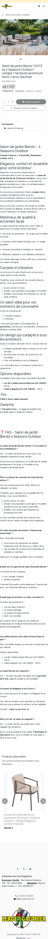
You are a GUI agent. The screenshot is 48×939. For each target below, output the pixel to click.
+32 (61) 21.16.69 (25, 896)
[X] (23, 868)
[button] (2, 38)
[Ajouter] (13, 101)
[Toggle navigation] (43, 6)
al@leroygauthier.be (25, 899)
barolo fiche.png (15, 128)
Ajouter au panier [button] (32, 102)
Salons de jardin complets (17, 15)
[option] (24, 801)
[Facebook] (17, 868)
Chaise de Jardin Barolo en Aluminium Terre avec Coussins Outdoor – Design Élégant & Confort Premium (22, 819)
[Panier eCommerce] (38, 6)
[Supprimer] (4, 101)
